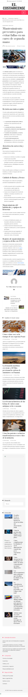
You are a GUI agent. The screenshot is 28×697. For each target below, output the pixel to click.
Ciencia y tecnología (7, 658)
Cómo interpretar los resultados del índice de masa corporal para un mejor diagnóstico (18, 563)
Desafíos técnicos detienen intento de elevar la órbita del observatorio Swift (18, 521)
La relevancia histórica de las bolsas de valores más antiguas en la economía (14, 404)
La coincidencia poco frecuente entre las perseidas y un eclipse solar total (18, 588)
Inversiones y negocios (8, 25)
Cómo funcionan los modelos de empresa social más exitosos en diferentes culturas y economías (14, 650)
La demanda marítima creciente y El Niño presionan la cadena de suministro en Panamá (12, 369)
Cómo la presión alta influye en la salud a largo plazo (18, 534)
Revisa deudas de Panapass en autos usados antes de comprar (15, 300)
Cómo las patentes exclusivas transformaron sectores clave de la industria (14, 435)
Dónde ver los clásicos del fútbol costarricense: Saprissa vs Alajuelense (11, 308)
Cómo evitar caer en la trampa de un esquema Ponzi (14, 335)
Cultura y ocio (6, 663)
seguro (20, 247)
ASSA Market (20, 262)
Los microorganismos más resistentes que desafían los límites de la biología (19, 575)
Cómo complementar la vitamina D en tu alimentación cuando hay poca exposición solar (18, 547)
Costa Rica (5, 661)
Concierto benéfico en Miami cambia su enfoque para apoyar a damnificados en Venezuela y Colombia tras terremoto (18, 603)
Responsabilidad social (8, 669)
